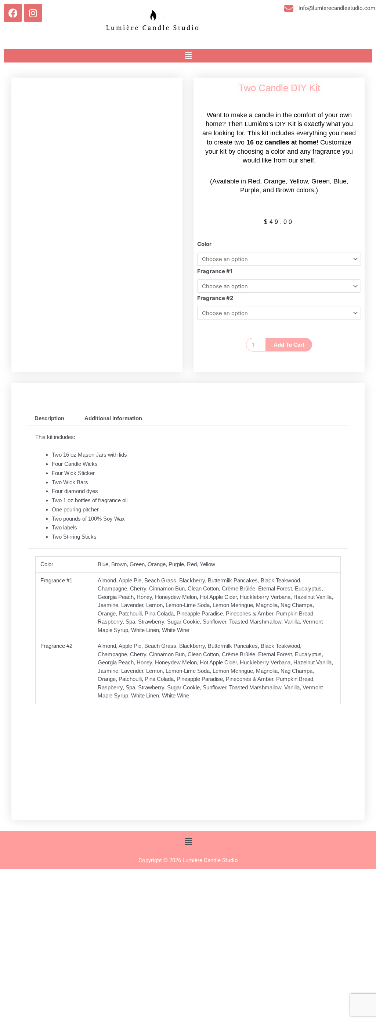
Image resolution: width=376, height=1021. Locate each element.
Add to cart (289, 345)
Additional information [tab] (113, 418)
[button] (188, 56)
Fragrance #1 (214, 271)
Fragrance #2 (215, 297)
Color (204, 243)
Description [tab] (49, 418)
